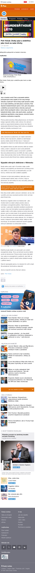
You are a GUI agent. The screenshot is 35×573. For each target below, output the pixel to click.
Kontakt (20, 524)
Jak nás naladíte (23, 515)
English (28, 568)
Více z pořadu (6, 395)
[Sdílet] (4, 93)
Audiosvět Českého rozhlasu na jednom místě (13, 311)
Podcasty (4, 535)
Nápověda (21, 517)
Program (17, 9)
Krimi (15, 296)
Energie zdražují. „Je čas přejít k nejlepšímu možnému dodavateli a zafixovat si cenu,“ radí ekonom (20, 335)
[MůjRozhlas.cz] (3, 56)
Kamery (32, 9)
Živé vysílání (5, 303)
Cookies (3, 568)
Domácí (4, 19)
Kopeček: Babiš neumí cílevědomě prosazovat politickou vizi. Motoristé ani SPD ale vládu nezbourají (20, 379)
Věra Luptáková (13, 246)
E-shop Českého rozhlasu (11, 431)
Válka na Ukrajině (6, 515)
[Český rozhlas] (6, 2)
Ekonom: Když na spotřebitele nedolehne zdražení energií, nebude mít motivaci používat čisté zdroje (20, 327)
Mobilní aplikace (6, 537)
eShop (3, 522)
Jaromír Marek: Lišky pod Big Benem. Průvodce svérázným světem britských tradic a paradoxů (21, 347)
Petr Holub (8, 274)
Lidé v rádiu (21, 520)
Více (26, 19)
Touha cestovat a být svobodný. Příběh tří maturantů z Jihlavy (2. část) (19, 355)
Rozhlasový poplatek (24, 527)
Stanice (3, 520)
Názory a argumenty (7, 48)
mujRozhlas (4, 292)
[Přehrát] (3, 87)
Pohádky (4, 300)
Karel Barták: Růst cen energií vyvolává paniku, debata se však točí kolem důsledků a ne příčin (20, 319)
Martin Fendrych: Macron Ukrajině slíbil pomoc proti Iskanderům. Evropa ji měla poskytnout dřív (21, 407)
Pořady (20, 19)
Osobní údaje (11, 568)
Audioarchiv (24, 9)
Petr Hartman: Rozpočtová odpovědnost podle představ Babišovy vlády (18, 399)
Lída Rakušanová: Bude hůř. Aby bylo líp (15, 132)
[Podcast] (1, 93)
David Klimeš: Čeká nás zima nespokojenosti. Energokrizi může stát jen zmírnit (17, 188)
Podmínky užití (20, 568)
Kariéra (20, 522)
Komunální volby (6, 517)
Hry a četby (5, 296)
